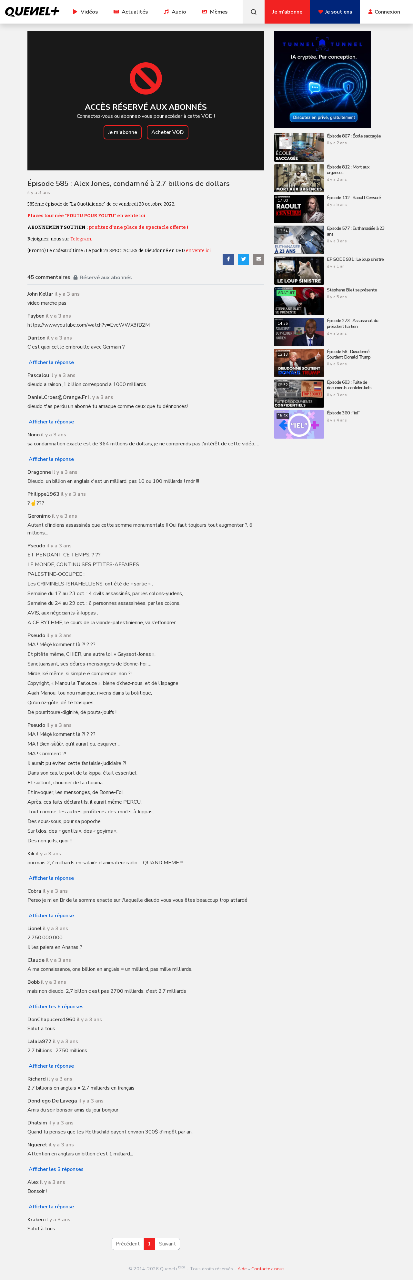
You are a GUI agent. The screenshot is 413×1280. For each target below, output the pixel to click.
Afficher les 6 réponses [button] (56, 1006)
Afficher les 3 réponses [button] (56, 1169)
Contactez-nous (268, 1268)
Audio (179, 11)
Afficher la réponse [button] (51, 362)
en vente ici (198, 250)
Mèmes (218, 11)
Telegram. (81, 239)
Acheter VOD (167, 132)
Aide (242, 1268)
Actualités (135, 11)
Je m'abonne (122, 132)
